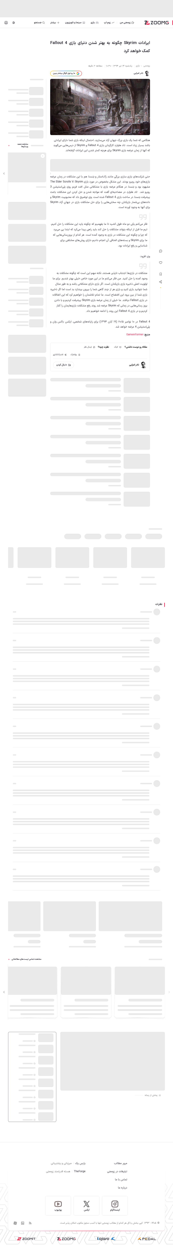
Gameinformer (134, 335)
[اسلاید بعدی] (4, 173)
